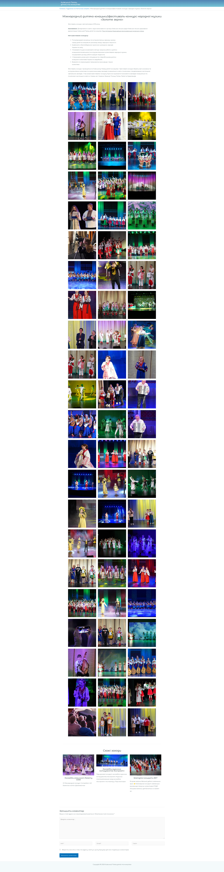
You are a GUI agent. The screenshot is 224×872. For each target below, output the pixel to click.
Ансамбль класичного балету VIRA (78, 779)
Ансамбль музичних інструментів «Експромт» (112, 770)
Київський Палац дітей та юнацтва (70, 3)
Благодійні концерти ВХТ (145, 778)
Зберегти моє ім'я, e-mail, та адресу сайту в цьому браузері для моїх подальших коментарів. (95, 850)
